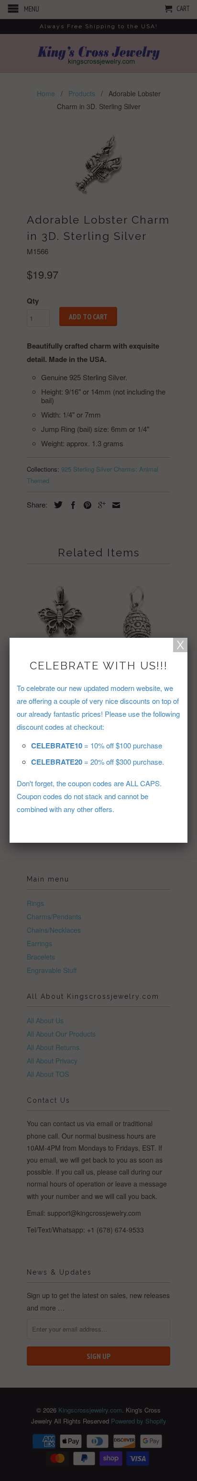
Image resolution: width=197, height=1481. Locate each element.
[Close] (180, 645)
